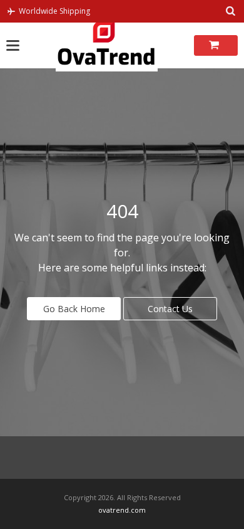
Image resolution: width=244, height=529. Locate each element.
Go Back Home (74, 309)
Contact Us (170, 309)
